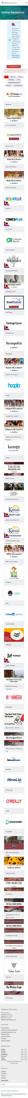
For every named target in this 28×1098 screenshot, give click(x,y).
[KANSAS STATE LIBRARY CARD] (14, 510)
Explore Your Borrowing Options (9, 1030)
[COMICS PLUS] (14, 219)
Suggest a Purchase (6, 1036)
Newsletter (4, 1080)
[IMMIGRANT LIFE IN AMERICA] (14, 406)
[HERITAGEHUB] (14, 344)
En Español (3, 1038)
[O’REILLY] (14, 801)
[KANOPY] (14, 448)
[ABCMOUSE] (14, 94)
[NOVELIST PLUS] (14, 780)
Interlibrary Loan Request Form (8, 1032)
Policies (10, 1096)
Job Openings (5, 1096)
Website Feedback (5, 1041)
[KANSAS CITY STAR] (14, 469)
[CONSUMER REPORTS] (14, 240)
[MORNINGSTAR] (14, 697)
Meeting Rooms (5, 1028)
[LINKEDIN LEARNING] (14, 614)
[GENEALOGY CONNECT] (14, 281)
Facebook (3, 1071)
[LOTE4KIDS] (14, 572)
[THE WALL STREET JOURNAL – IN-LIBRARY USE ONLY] (14, 905)
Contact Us (8, 1094)
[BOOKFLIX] (14, 198)
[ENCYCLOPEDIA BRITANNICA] (14, 261)
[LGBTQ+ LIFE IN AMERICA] (14, 552)
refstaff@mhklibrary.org (10, 1020)
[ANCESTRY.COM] (14, 136)
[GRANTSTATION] (14, 302)
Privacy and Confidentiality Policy (19, 1094)
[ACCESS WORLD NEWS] (14, 115)
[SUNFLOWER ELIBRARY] (14, 863)
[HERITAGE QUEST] (14, 323)
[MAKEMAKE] (14, 635)
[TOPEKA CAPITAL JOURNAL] (14, 946)
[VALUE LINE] (14, 967)
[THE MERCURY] (14, 884)
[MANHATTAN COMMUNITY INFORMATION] (14, 676)
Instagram (3, 1078)
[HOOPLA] (14, 385)
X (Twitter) (4, 1074)
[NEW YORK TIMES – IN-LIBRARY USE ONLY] (14, 739)
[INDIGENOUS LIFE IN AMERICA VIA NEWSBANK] (14, 427)
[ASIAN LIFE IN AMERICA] (14, 157)
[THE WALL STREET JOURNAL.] (14, 926)
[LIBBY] (14, 593)
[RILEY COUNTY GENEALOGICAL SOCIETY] (14, 842)
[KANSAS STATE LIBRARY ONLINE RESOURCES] (14, 531)
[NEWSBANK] (14, 759)
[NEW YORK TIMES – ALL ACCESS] (14, 718)
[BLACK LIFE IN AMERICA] (14, 178)
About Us (3, 1094)
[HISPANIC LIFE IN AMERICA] (14, 365)
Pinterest (3, 1076)
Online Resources (5, 1034)
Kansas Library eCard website (15, 56)
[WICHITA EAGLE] (14, 988)
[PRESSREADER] (14, 822)
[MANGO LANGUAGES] (14, 655)
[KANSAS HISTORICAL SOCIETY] (14, 489)
